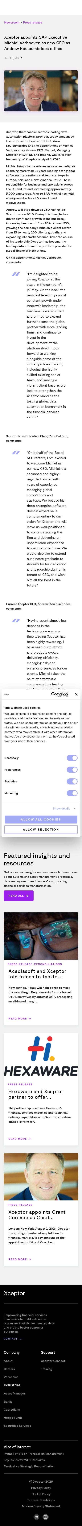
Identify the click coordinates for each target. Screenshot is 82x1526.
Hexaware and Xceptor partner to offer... (36, 1094)
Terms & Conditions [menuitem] (41, 1500)
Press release (32, 22)
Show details (61, 808)
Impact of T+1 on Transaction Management (34, 1453)
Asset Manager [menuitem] (14, 1393)
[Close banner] (76, 694)
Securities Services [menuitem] (17, 1425)
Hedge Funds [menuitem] (13, 1417)
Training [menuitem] (46, 1369)
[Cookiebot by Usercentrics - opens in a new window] (51, 694)
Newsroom (11, 22)
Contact (11, 1339)
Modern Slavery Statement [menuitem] (41, 1506)
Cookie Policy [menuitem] (41, 1494)
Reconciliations (48, 964)
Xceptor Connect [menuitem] (53, 1360)
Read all (16, 895)
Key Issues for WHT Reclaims (24, 1460)
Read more (17, 1018)
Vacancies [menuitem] (11, 1377)
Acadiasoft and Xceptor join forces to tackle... (37, 973)
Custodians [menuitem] (12, 1409)
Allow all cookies (41, 819)
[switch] (72, 770)
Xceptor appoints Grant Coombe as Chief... (37, 1214)
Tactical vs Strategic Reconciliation (29, 1466)
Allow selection (41, 829)
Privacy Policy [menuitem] (41, 1487)
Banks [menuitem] (8, 1401)
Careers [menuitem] (9, 1369)
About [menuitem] (8, 1360)
